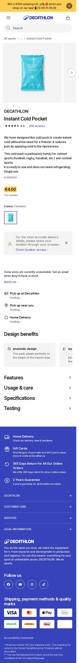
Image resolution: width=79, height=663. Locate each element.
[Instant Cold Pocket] (32, 73)
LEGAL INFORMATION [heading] (17, 529)
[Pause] (69, 6)
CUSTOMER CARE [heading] (15, 506)
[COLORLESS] (10, 217)
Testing (12, 408)
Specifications (19, 398)
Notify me (10, 281)
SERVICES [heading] (10, 517)
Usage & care (18, 388)
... (21, 38)
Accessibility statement (18, 637)
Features (13, 377)
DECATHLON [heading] (12, 495)
